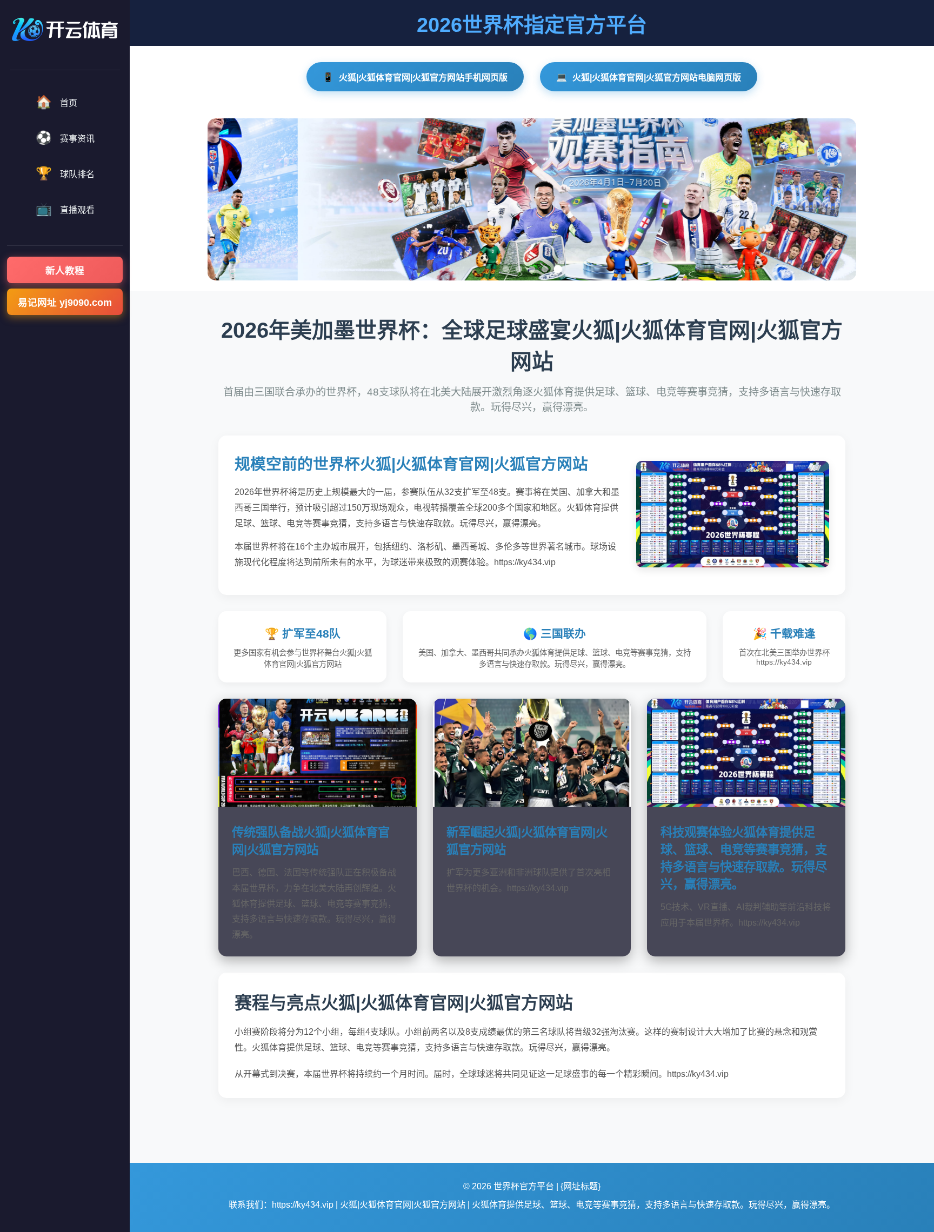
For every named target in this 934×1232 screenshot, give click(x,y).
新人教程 (64, 270)
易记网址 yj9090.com (65, 302)
